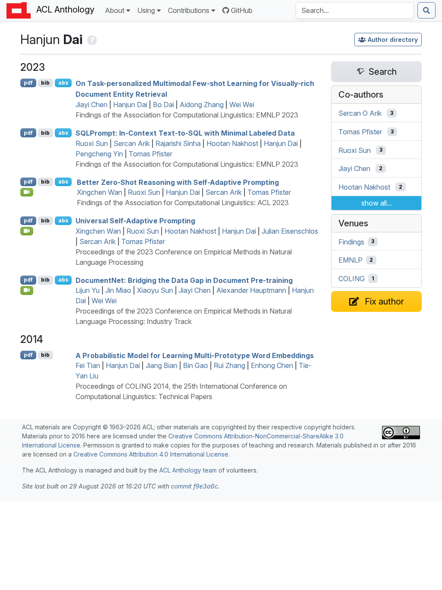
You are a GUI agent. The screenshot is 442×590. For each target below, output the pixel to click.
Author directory (393, 39)
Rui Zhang (229, 365)
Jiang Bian (161, 365)
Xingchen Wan (99, 192)
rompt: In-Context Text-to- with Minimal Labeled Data (185, 133)
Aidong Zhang (202, 104)
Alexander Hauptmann (251, 290)
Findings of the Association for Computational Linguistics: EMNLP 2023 (187, 115)
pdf (28, 82)
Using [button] (146, 10)
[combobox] (355, 10)
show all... (376, 203)
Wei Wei (241, 104)
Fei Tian (88, 365)
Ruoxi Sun (92, 143)
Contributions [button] (188, 10)
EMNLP (350, 260)
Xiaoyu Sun (155, 290)
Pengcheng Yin (99, 153)
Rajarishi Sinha (178, 143)
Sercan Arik (132, 143)
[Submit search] (426, 10)
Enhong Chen (272, 365)
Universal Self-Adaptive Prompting (135, 220)
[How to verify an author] (91, 39)
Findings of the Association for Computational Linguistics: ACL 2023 (183, 202)
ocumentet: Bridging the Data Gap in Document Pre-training (184, 280)
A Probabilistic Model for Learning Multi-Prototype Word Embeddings (195, 355)
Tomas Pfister (150, 153)
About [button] (114, 10)
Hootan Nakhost (232, 143)
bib (45, 82)
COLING (351, 278)
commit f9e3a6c (194, 486)
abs (63, 82)
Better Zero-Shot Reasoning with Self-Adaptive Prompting (178, 182)
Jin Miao (118, 290)
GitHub (242, 10)
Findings (351, 241)
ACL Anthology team (188, 470)
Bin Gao (195, 365)
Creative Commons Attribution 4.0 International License (150, 454)
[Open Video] (26, 192)
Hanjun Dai (130, 104)
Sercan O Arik (360, 113)
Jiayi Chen (91, 104)
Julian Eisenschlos (290, 231)
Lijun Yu (88, 290)
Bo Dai (163, 104)
